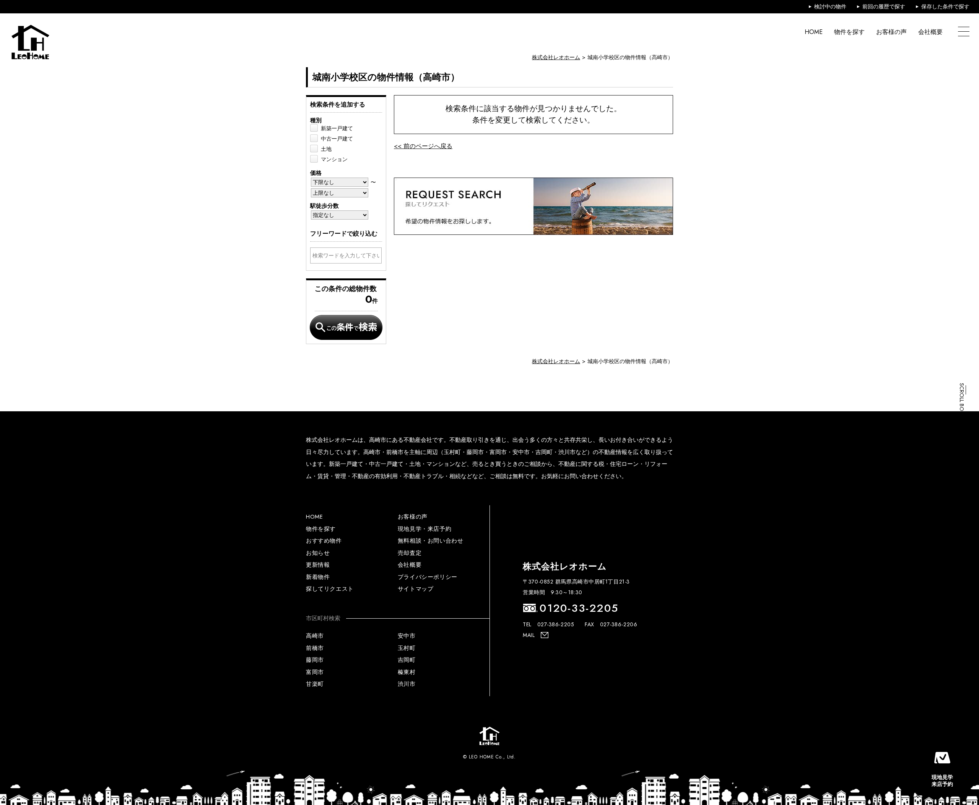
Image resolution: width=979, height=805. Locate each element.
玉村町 (407, 648)
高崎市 (315, 636)
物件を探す (849, 31)
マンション (334, 159)
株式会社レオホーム (556, 57)
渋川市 (407, 684)
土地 (326, 149)
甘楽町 (315, 684)
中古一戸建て (337, 138)
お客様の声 (891, 31)
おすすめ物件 (324, 541)
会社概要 (930, 31)
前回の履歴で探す (883, 6)
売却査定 (409, 553)
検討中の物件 (830, 6)
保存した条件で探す (945, 6)
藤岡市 (315, 660)
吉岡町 (407, 660)
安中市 (407, 636)
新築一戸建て (337, 128)
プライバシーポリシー (427, 577)
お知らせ (318, 553)
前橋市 (315, 648)
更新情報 (318, 565)
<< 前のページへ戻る (423, 146)
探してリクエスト (330, 589)
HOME (814, 31)
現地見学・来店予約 (424, 529)
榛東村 (407, 672)
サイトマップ (416, 589)
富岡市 (315, 672)
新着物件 (318, 577)
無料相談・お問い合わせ (430, 541)
